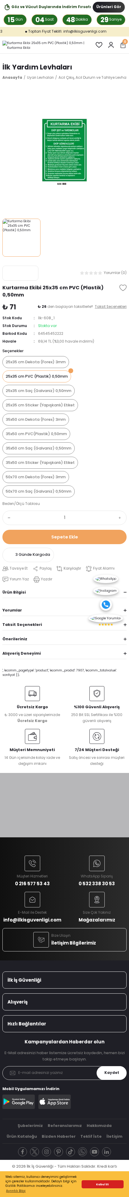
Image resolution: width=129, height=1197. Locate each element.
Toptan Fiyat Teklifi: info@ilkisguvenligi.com (58, 31)
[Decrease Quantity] (7, 518)
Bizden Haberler (59, 1136)
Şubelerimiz (30, 1125)
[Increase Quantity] (121, 518)
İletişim (114, 1136)
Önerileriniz (14, 638)
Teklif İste (91, 1136)
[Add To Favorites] (123, 287)
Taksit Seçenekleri (22, 624)
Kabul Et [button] (102, 1184)
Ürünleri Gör (108, 6)
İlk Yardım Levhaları (37, 67)
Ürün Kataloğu (22, 1136)
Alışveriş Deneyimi (21, 653)
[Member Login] (111, 45)
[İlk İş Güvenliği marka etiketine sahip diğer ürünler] (20, 273)
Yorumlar (12, 610)
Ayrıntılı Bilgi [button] (16, 1191)
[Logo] (44, 45)
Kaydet (111, 1072)
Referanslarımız (65, 1125)
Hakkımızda (99, 1125)
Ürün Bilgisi (14, 592)
